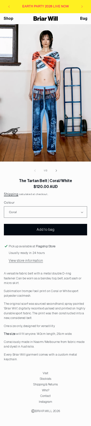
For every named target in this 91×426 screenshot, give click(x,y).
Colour (9, 202)
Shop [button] (8, 19)
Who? (45, 390)
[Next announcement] (82, 6)
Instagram (45, 401)
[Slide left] (35, 170)
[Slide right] (56, 170)
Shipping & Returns (45, 384)
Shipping (11, 194)
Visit (45, 373)
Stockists (45, 378)
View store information (26, 260)
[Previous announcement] (9, 6)
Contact (45, 395)
